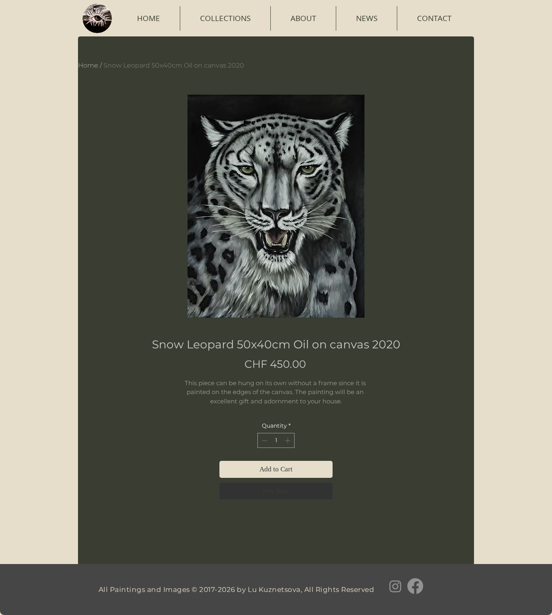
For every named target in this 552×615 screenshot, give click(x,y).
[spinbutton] (276, 440)
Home (88, 65)
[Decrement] (264, 440)
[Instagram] (395, 586)
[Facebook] (415, 586)
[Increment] (288, 440)
